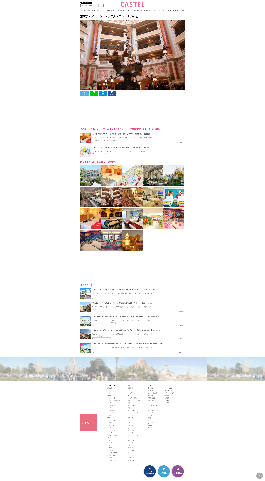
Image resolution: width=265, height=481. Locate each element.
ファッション (111, 430)
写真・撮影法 (111, 418)
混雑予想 (150, 390)
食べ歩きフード (111, 460)
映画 (149, 418)
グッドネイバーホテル (98, 295)
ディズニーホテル (97, 140)
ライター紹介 (168, 388)
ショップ (109, 443)
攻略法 (112, 322)
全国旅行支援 (111, 457)
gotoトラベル (111, 455)
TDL (108, 390)
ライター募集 (168, 390)
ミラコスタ (95, 336)
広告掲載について (169, 400)
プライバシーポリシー (170, 393)
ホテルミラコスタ (109, 153)
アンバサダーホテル (110, 350)
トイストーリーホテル (98, 322)
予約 (107, 322)
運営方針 (166, 403)
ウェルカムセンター (98, 153)
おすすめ (106, 140)
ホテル (150, 420)
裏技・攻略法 (111, 405)
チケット (109, 395)
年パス (150, 428)
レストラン (110, 415)
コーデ (150, 403)
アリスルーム (114, 140)
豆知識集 (109, 448)
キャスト (109, 428)
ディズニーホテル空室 (113, 400)
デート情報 (110, 450)
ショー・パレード (112, 413)
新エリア (109, 433)
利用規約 (166, 398)
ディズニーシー (111, 393)
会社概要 (166, 395)
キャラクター (111, 440)
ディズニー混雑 (111, 398)
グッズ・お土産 (111, 438)
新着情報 (109, 388)
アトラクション (111, 403)
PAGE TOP (260, 475)
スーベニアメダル (112, 453)
